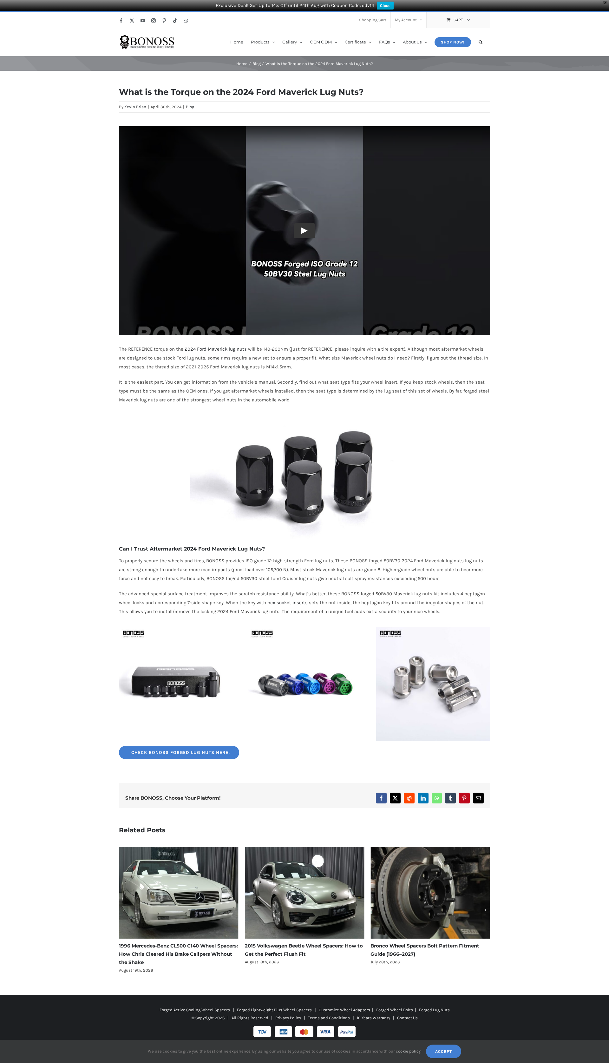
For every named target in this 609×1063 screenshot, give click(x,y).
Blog (190, 106)
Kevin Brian (135, 106)
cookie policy (408, 1051)
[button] (480, 41)
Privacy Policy (288, 1009)
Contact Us (407, 1009)
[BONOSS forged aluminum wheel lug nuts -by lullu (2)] (305, 629)
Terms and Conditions (329, 1009)
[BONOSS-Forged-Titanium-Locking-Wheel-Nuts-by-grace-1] (433, 629)
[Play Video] (304, 230)
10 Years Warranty (373, 1009)
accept (443, 1051)
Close (385, 5)
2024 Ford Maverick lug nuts (216, 349)
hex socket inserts (287, 602)
